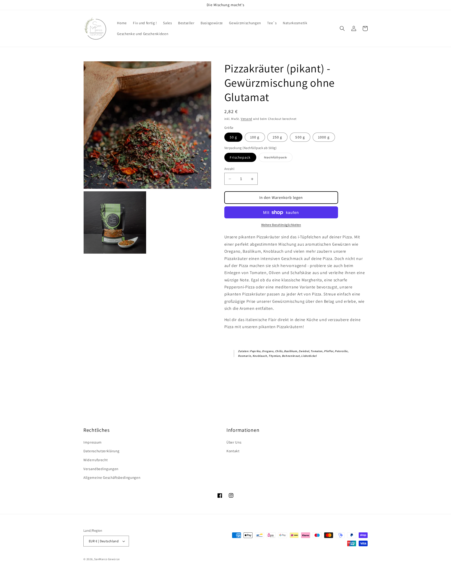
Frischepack (240, 157)
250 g (277, 137)
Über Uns (233, 442)
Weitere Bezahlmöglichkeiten (281, 225)
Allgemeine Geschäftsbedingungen (111, 477)
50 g (233, 137)
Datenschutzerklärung (101, 450)
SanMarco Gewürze (107, 559)
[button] (342, 28)
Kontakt (233, 450)
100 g (255, 137)
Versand (246, 119)
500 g (300, 137)
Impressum (92, 442)
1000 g (324, 137)
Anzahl (229, 168)
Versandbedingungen (100, 468)
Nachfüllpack (278, 158)
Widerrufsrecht (95, 459)
